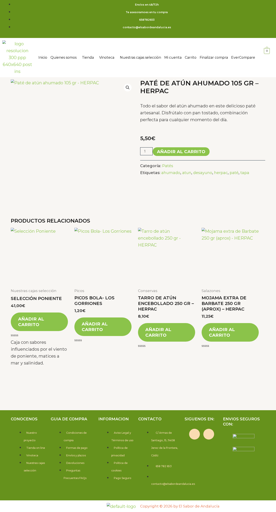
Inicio (42, 57)
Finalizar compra (214, 57)
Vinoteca (106, 57)
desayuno (202, 172)
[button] (64, 58)
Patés (167, 165)
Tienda (88, 57)
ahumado (170, 172)
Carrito (190, 57)
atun (186, 172)
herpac (221, 172)
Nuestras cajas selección (140, 57)
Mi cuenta (173, 57)
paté (234, 172)
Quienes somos (63, 57)
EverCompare (243, 57)
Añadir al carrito (181, 151)
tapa (244, 172)
